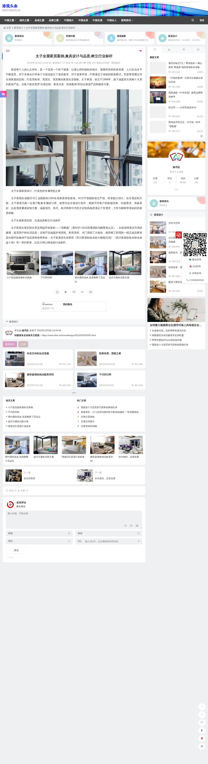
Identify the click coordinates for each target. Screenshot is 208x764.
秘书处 (25, 330)
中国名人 (112, 20)
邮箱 (80, 533)
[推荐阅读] (198, 49)
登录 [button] (202, 20)
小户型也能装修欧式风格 (19, 277)
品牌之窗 (54, 20)
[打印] (85, 63)
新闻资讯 (126, 20)
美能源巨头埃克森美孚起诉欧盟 (168, 335)
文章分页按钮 (88, 416)
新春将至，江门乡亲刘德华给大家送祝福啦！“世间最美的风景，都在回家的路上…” (122, 412)
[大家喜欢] (169, 49)
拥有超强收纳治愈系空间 (40, 374)
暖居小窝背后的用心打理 (181, 282)
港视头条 (10, 6)
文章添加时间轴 (89, 426)
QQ (79, 541)
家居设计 (18, 27)
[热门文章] (183, 49)
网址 (10, 541)
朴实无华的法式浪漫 (38, 353)
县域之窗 (39, 20)
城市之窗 (24, 20)
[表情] (131, 526)
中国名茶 (83, 20)
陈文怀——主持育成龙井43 (182, 107)
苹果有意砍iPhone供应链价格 (167, 340)
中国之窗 (9, 20)
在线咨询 (196, 273)
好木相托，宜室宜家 (129, 457)
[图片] (137, 526)
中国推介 (69, 20)
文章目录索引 (88, 421)
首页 (8, 27)
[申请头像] (138, 503)
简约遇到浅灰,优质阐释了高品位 (24, 416)
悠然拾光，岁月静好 (179, 252)
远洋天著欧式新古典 (119, 277)
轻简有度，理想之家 (110, 353)
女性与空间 (174, 223)
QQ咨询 (197, 266)
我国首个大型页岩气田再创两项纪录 (99, 407)
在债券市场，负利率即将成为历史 (169, 330)
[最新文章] (155, 49)
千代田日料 (46, 277)
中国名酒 (97, 20)
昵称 (10, 533)
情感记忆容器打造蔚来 (19, 426)
